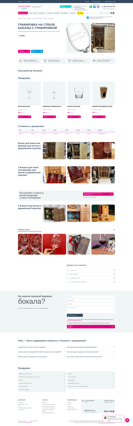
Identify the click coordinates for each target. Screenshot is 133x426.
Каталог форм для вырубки (48, 406)
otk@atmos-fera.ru (89, 410)
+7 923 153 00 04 (108, 7)
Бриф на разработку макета (48, 412)
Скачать (45, 400)
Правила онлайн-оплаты (72, 409)
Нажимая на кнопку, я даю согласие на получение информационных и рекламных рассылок (89, 322)
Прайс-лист (44, 402)
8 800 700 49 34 (109, 400)
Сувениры (20, 1)
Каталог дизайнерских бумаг (48, 404)
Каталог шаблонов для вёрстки (49, 407)
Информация (72, 400)
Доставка (50, 13)
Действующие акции (22, 404)
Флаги (30, 13)
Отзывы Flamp (21, 409)
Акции (81, 13)
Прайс (35, 13)
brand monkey (29, 422)
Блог (19, 406)
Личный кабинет (97, 1)
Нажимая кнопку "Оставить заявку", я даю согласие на (90, 320)
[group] (30, 244)
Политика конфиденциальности (25, 407)
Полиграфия (27, 1)
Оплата (69, 404)
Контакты (73, 13)
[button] (102, 54)
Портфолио (57, 13)
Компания (21, 400)
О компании (20, 402)
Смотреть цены (34, 51)
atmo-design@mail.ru (110, 8)
